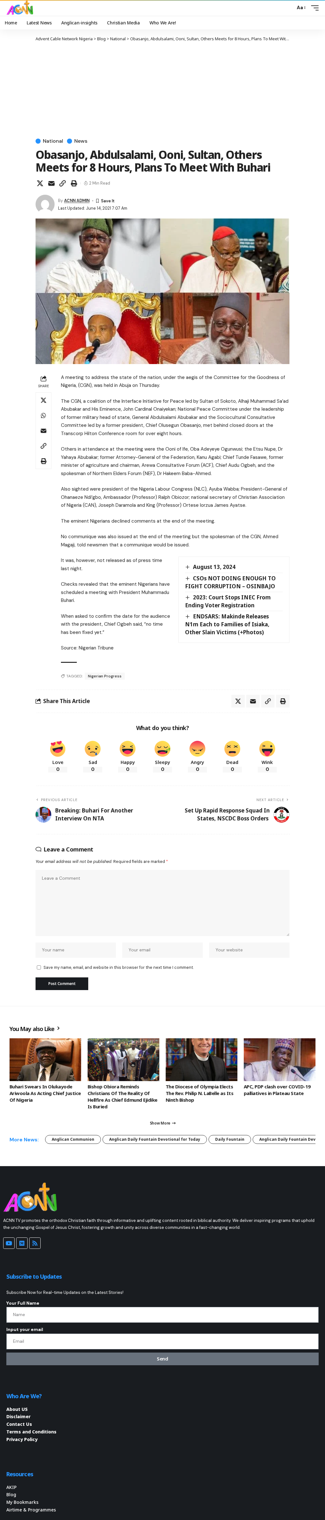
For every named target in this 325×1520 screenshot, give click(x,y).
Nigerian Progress (105, 676)
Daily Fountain (229, 1139)
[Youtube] (9, 1243)
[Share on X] (40, 183)
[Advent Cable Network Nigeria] (21, 8)
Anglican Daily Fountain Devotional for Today (154, 1139)
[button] (289, 8)
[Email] (51, 183)
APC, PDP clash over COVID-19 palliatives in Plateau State (277, 1089)
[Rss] (35, 1243)
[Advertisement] (162, 89)
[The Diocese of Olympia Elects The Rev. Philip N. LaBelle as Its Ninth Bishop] (201, 1059)
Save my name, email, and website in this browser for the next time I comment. (118, 967)
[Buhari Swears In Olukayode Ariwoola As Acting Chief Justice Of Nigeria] (45, 1059)
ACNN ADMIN (77, 200)
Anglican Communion (73, 1139)
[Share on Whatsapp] (43, 415)
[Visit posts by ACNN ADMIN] (45, 204)
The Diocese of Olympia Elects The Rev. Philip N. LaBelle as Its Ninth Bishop (199, 1093)
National (53, 141)
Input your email (24, 1329)
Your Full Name (22, 1303)
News (80, 141)
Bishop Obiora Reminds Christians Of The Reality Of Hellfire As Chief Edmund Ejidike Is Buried (122, 1096)
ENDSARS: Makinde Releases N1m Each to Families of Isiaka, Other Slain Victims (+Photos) (227, 624)
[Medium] (22, 1243)
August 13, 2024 (214, 567)
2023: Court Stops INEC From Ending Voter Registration (228, 601)
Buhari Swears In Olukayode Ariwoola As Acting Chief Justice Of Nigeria (45, 1093)
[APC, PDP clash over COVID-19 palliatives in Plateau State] (279, 1059)
